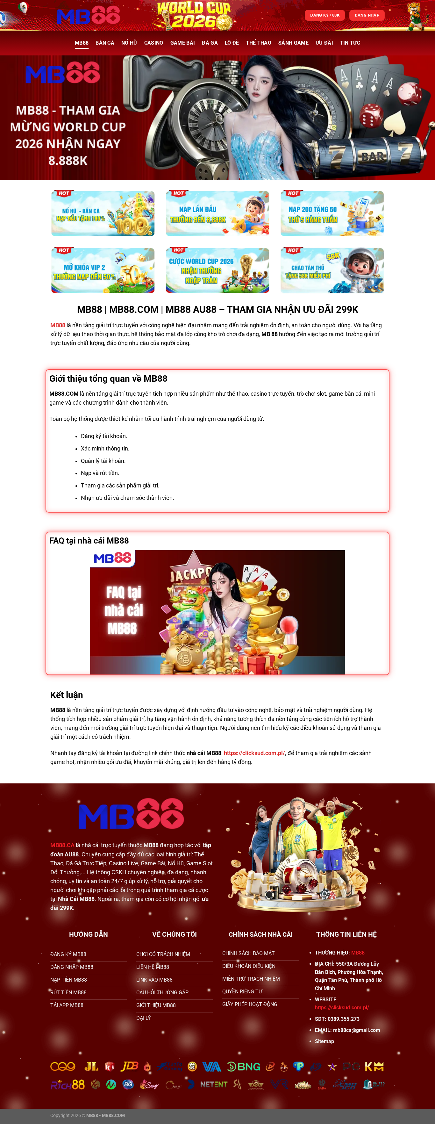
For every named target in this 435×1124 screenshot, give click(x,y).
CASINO (153, 43)
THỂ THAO (258, 43)
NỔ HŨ (129, 43)
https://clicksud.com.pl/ (342, 1008)
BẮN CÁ (105, 43)
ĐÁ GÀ (210, 43)
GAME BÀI (182, 43)
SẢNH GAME (293, 43)
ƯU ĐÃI (324, 43)
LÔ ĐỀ (232, 43)
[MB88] (88, 15)
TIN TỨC (350, 43)
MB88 (82, 43)
